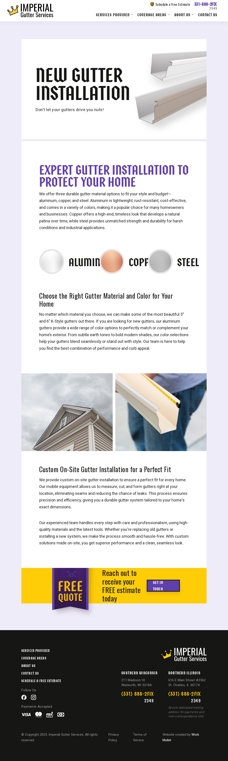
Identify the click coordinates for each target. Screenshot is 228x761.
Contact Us (207, 14)
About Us (182, 14)
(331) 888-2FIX (137, 693)
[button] (115, 14)
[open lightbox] (67, 412)
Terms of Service (140, 737)
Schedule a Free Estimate (41, 681)
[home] (30, 10)
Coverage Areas (151, 14)
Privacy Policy (113, 737)
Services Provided (113, 14)
